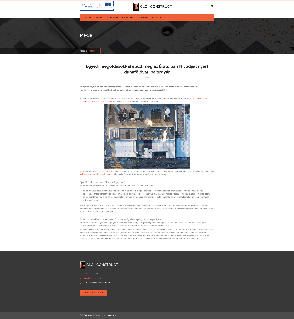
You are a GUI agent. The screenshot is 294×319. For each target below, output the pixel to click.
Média (99, 18)
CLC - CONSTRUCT (155, 6)
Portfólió (112, 18)
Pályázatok (128, 18)
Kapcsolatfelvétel (93, 293)
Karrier (143, 18)
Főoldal (83, 51)
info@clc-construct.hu (93, 278)
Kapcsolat (158, 18)
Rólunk (88, 18)
